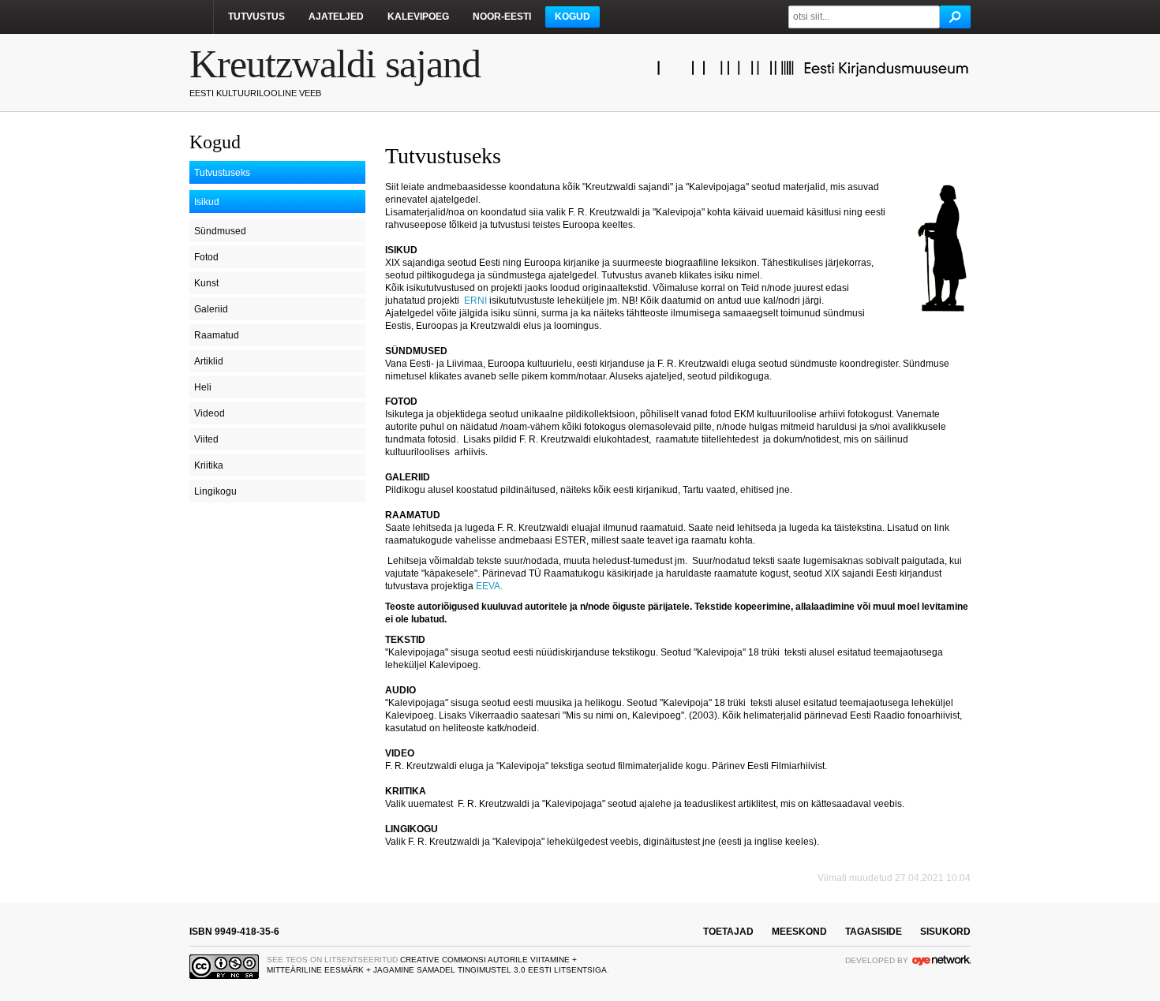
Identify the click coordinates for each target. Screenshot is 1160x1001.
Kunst (206, 283)
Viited (206, 439)
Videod (209, 413)
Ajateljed (336, 16)
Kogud (572, 16)
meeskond (799, 931)
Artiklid (208, 361)
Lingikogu (215, 491)
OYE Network (941, 960)
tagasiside (873, 931)
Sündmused (220, 231)
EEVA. (490, 586)
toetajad (728, 931)
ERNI (475, 300)
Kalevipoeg (418, 16)
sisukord (945, 931)
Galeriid (211, 309)
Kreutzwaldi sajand (335, 64)
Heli (202, 387)
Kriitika (208, 465)
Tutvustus (256, 16)
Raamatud (216, 335)
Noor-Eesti (502, 16)
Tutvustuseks (222, 172)
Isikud (206, 201)
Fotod (206, 257)
